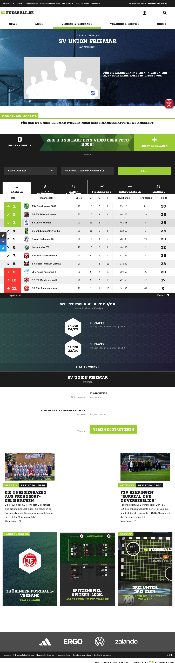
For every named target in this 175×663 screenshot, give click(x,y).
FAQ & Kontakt (82, 3)
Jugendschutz (64, 655)
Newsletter (95, 3)
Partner (71, 3)
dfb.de (19, 3)
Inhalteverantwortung (82, 655)
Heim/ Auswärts (73, 192)
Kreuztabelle (130, 192)
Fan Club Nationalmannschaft (52, 3)
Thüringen (94, 35)
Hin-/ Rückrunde (45, 192)
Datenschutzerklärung (24, 655)
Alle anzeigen (86, 367)
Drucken (161, 295)
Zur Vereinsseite (87, 47)
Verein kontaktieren (113, 429)
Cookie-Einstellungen (102, 655)
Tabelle (17, 192)
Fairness (158, 192)
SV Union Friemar (88, 377)
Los (144, 170)
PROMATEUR (8, 3)
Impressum (7, 655)
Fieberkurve (101, 192)
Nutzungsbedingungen (45, 655)
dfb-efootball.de (31, 3)
